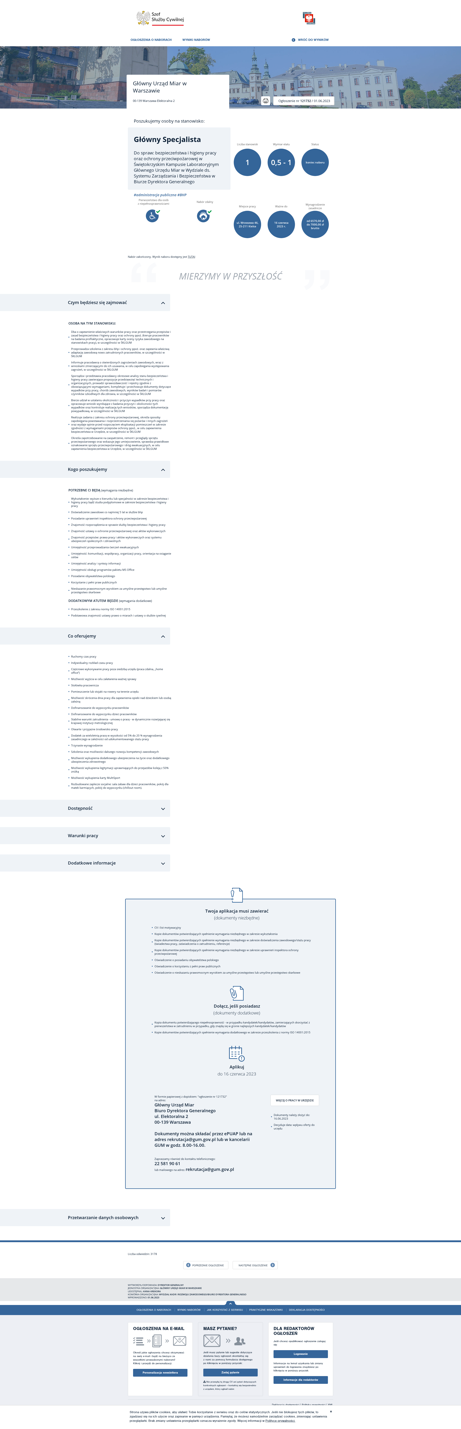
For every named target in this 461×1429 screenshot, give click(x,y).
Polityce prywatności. (280, 1421)
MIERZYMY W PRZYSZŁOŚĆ (230, 276)
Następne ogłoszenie (253, 1265)
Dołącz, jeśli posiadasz (236, 1009)
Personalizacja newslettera (160, 1372)
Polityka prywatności (314, 1404)
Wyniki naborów (196, 40)
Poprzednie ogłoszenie (208, 1265)
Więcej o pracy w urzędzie (295, 1100)
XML (330, 1404)
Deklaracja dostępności (307, 1309)
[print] (265, 100)
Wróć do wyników (313, 40)
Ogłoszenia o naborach (151, 40)
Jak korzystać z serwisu (225, 1309)
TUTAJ (191, 256)
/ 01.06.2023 (304, 101)
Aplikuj (237, 1070)
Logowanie (301, 1354)
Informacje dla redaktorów (300, 1380)
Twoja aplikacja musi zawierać (236, 914)
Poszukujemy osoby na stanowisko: (169, 121)
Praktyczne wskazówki (266, 1309)
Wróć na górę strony (230, 1303)
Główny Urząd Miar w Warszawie (160, 87)
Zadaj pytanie (230, 1372)
